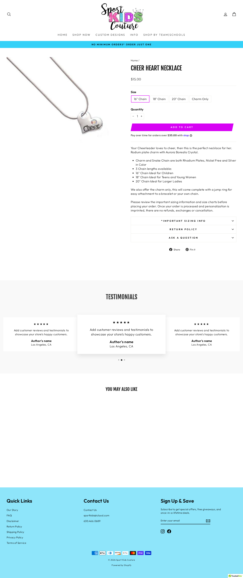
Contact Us (90, 510)
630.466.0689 (92, 521)
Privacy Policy (15, 537)
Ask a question (183, 237)
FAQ (9, 515)
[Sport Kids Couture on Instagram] (163, 531)
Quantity (137, 109)
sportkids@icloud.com (96, 515)
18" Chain (159, 99)
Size (133, 92)
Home (134, 60)
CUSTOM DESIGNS (110, 34)
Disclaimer (13, 521)
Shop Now (81, 34)
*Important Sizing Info (183, 220)
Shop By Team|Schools (164, 34)
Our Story (12, 510)
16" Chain (140, 99)
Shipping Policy (15, 532)
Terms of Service (16, 542)
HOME (62, 34)
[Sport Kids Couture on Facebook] (169, 531)
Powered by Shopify (121, 565)
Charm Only (200, 99)
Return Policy (183, 229)
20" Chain (179, 99)
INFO (134, 34)
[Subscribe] (208, 520)
